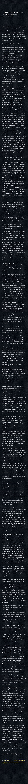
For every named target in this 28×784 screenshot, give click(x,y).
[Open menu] (25, 2)
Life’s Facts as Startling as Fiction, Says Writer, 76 (19, 761)
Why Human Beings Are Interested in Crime (7, 761)
